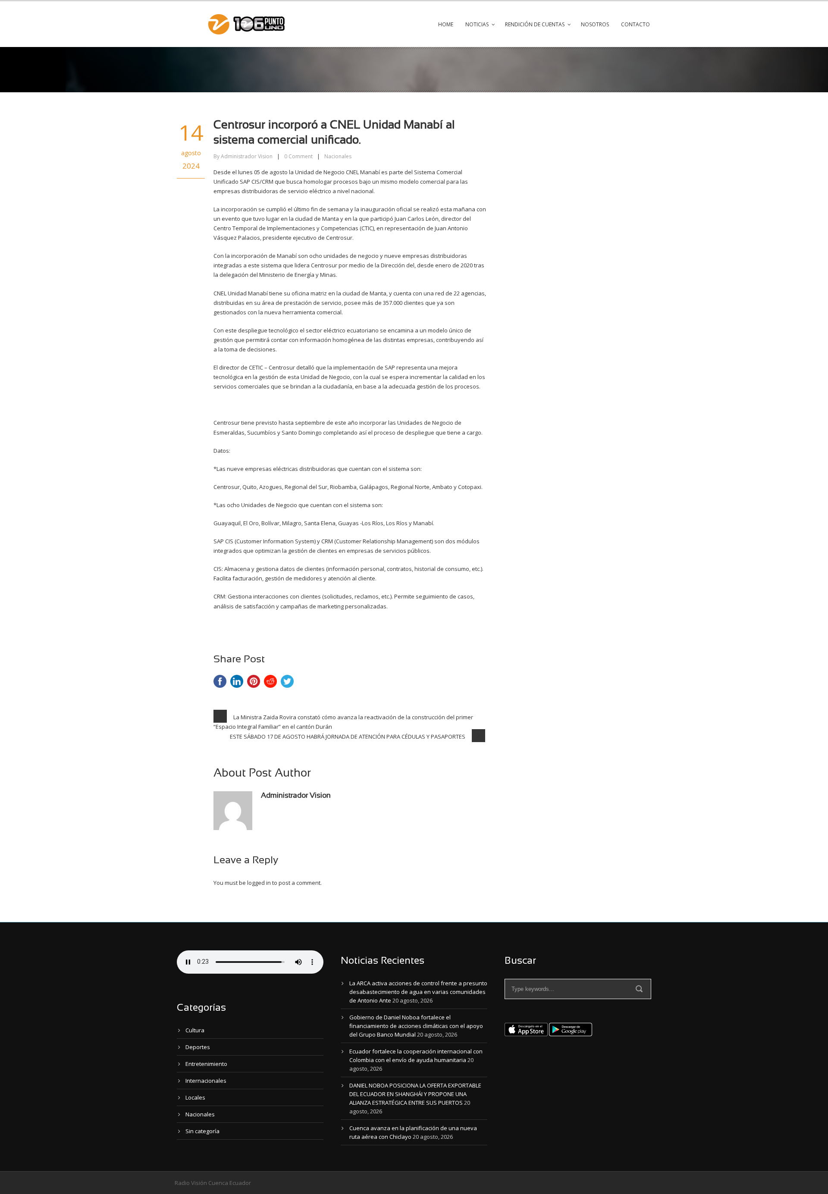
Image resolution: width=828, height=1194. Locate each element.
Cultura (194, 1030)
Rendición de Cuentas (535, 24)
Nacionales (337, 156)
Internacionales (205, 1080)
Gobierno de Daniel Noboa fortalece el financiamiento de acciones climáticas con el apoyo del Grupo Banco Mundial (416, 1025)
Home (445, 24)
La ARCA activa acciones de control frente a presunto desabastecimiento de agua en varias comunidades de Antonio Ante (418, 991)
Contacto (635, 24)
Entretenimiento (206, 1064)
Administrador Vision (247, 156)
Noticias (477, 24)
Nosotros (595, 24)
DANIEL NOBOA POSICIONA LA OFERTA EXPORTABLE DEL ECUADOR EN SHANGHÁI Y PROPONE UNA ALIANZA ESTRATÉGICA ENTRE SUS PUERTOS (415, 1093)
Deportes (197, 1047)
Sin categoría (202, 1131)
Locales (195, 1097)
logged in (259, 883)
